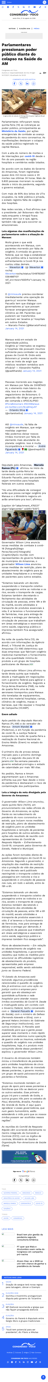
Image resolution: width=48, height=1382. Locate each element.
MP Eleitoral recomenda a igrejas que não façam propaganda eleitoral (25, 1308)
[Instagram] (29, 7)
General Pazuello (20, 1011)
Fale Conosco (36, 1352)
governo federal (10, 1193)
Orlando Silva (17, 410)
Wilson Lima (22, 564)
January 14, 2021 (14, 328)
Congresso (17, 1218)
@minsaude (14, 294)
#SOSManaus (31, 403)
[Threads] (45, 7)
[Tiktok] (40, 7)
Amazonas (26, 1193)
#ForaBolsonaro (14, 403)
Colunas (18, 1352)
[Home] (24, 13)
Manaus (38, 1193)
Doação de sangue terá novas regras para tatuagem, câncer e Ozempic (24, 1285)
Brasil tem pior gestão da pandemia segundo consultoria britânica (30, 1237)
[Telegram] (8, 7)
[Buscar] (44, 2)
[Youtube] (35, 7)
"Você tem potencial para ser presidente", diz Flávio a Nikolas (22, 1330)
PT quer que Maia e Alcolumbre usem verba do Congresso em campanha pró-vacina (31, 1250)
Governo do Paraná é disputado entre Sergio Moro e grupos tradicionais (25, 1319)
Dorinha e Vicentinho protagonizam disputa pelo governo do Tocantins (24, 1297)
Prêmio (36, 28)
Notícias (12, 28)
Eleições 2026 (24, 28)
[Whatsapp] (2, 7)
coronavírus (26, 1203)
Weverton (15, 267)
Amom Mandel (20, 726)
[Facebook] (13, 7)
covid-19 (30, 156)
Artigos (26, 1352)
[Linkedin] (24, 7)
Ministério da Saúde (14, 131)
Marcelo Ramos (10, 1203)
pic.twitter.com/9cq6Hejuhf (21, 407)
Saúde (6, 1218)
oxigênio (7, 1209)
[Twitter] (18, 7)
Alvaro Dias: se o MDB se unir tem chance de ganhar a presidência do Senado (31, 1263)
